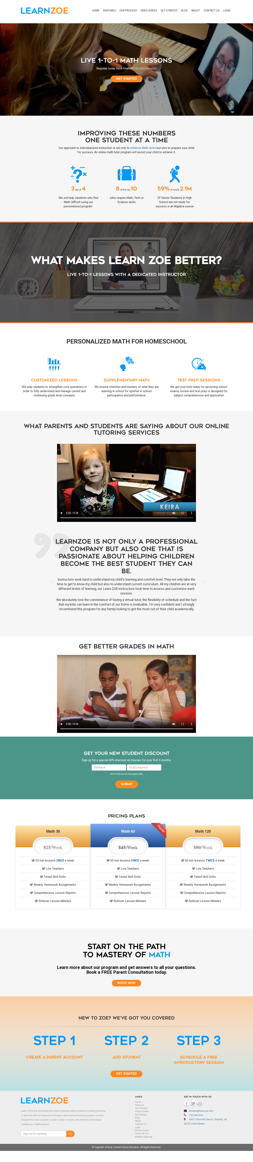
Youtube (199, 1105)
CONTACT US (211, 10)
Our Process (128, 10)
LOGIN (226, 10)
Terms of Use (142, 1135)
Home (95, 10)
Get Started (126, 1075)
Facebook (186, 1105)
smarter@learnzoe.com (201, 1113)
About (195, 10)
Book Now (126, 984)
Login (138, 1129)
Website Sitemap (143, 1138)
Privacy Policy (142, 1132)
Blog (184, 10)
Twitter (193, 1105)
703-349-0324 (196, 1117)
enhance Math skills (143, 148)
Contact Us (141, 1126)
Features (109, 10)
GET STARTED (169, 10)
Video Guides (149, 10)
